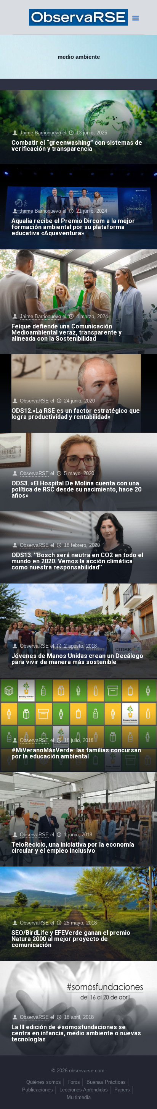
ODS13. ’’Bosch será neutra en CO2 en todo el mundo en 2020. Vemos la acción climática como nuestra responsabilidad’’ (77, 561)
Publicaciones (37, 1090)
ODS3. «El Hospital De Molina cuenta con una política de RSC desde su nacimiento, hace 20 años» (76, 489)
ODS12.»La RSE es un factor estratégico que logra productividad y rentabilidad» (75, 413)
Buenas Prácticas (106, 1082)
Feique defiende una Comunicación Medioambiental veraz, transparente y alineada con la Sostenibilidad (66, 332)
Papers (122, 1090)
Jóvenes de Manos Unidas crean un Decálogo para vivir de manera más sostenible (77, 659)
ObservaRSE (34, 401)
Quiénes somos (43, 1082)
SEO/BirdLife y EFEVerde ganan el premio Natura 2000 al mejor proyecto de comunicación (70, 939)
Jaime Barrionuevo (40, 133)
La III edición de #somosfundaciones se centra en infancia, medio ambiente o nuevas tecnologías (76, 1033)
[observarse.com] (78, 17)
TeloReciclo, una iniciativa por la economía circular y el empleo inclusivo (72, 847)
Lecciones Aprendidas (83, 1090)
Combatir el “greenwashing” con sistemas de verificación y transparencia (76, 145)
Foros (73, 1082)
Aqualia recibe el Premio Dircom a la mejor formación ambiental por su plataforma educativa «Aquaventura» (73, 227)
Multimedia (79, 1097)
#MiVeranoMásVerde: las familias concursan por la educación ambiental (76, 753)
